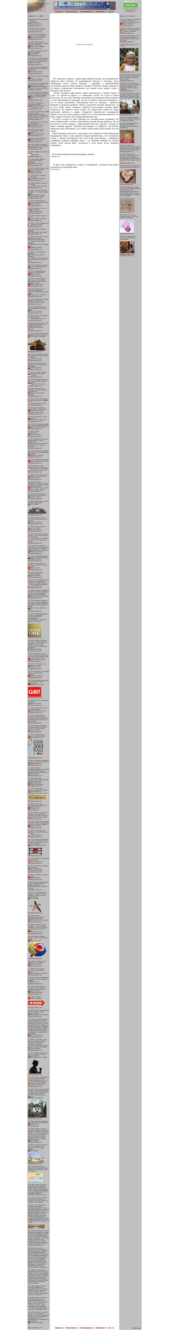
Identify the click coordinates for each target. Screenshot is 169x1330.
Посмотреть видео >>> (127, 254)
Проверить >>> (55, 156)
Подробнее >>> (130, 10)
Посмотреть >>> (55, 169)
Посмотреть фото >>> (35, 25)
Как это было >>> (33, 809)
